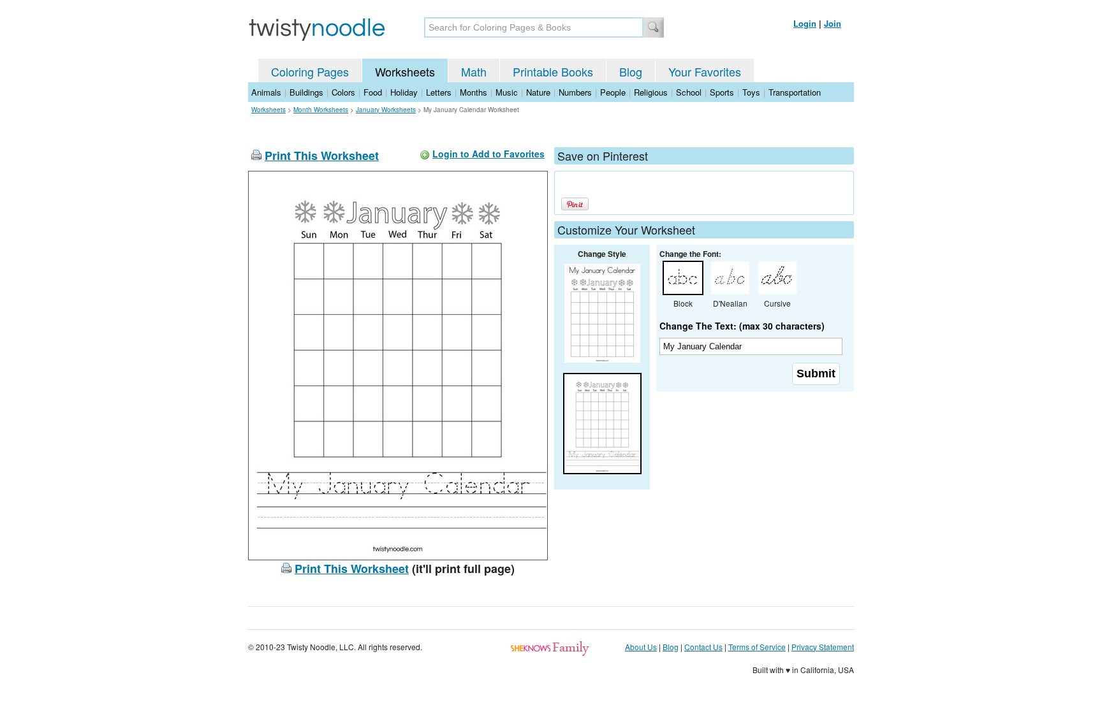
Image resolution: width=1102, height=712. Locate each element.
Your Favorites (704, 71)
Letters (439, 92)
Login (804, 23)
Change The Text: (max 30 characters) (742, 325)
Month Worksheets (320, 109)
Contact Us (703, 646)
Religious (651, 92)
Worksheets (405, 71)
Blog (630, 71)
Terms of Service (757, 646)
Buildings (306, 92)
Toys (751, 92)
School (689, 92)
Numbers (575, 92)
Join (832, 23)
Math (474, 71)
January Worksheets (386, 109)
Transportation (794, 92)
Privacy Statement (822, 646)
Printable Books (553, 71)
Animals (266, 92)
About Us (641, 646)
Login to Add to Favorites (488, 153)
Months (473, 92)
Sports (722, 92)
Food (373, 92)
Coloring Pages (310, 71)
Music (507, 92)
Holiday (404, 92)
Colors (343, 92)
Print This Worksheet (322, 155)
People (613, 92)
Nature (538, 92)
